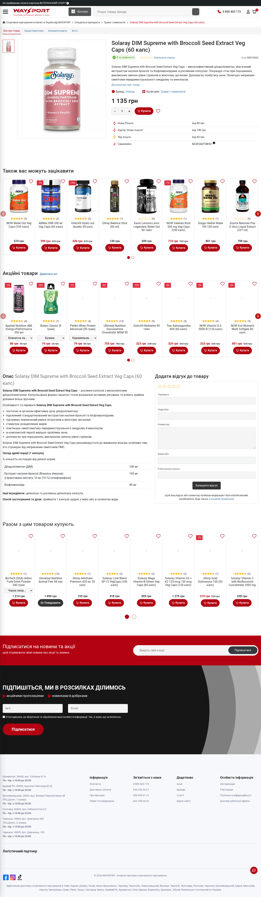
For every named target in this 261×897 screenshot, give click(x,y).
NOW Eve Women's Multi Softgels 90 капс (242, 329)
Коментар (163, 424)
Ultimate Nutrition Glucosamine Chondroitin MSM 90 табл (115, 331)
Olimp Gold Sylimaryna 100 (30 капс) (210, 582)
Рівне (73, 889)
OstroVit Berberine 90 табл (146, 327)
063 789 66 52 (141, 801)
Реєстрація (226, 789)
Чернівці (123, 885)
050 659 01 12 (141, 795)
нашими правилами (222, 498)
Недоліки (163, 409)
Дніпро (83, 885)
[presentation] (3, 214)
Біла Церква (140, 889)
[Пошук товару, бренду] (195, 11)
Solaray (130, 91)
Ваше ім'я (163, 453)
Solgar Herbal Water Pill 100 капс (210, 224)
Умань (100, 889)
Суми (66, 889)
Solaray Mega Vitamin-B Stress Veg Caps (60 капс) (146, 582)
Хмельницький (150, 885)
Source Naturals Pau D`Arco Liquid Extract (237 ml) (242, 226)
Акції (179, 784)
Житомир (186, 885)
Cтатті (180, 795)
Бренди (181, 789)
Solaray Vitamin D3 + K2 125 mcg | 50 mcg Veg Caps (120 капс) (178, 582)
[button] (5, 12)
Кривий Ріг (111, 889)
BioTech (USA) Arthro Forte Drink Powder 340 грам (18, 582)
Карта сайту (184, 801)
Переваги (163, 394)
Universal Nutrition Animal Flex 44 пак (51, 580)
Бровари (166, 889)
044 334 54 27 (141, 789)
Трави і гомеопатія (173, 91)
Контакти (95, 784)
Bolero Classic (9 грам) (50, 327)
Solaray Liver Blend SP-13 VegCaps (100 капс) (114, 582)
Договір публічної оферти (235, 801)
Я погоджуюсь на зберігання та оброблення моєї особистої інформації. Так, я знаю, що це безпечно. (63, 717)
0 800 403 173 (232, 11)
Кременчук (125, 889)
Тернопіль (134, 885)
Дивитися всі (48, 274)
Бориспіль (154, 889)
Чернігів (175, 885)
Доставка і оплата (100, 789)
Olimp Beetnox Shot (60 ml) (114, 224)
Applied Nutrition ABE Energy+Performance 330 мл (19, 329)
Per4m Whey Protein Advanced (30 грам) (83, 327)
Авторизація (227, 784)
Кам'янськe (188, 889)
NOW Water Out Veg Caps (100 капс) (18, 224)
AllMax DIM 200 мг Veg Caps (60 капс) (51, 224)
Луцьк (80, 889)
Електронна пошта (169, 468)
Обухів (176, 889)
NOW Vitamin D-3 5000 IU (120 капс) (210, 327)
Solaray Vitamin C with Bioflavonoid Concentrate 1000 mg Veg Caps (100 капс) (242, 583)
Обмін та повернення (102, 801)
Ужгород (90, 889)
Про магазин (97, 795)
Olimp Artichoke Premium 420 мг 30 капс (82, 582)
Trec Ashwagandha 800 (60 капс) (179, 327)
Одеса (238, 885)
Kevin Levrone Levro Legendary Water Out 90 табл (147, 226)
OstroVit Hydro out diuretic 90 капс (82, 224)
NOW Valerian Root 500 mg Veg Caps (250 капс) (179, 226)
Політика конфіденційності (235, 795)
